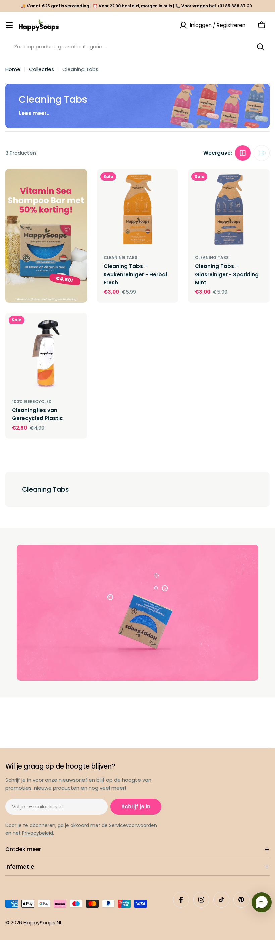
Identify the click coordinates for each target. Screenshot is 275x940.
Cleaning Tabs (121, 257)
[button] (262, 902)
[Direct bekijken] (168, 184)
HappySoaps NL (42, 922)
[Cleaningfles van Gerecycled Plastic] (46, 353)
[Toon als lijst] (262, 153)
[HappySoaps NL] (46, 236)
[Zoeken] (260, 47)
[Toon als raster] (243, 153)
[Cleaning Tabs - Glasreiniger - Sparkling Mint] (229, 210)
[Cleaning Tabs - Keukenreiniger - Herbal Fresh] (137, 210)
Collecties (41, 69)
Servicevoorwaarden (133, 825)
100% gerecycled (32, 401)
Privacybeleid (37, 833)
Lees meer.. (34, 113)
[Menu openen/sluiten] (9, 25)
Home (12, 69)
